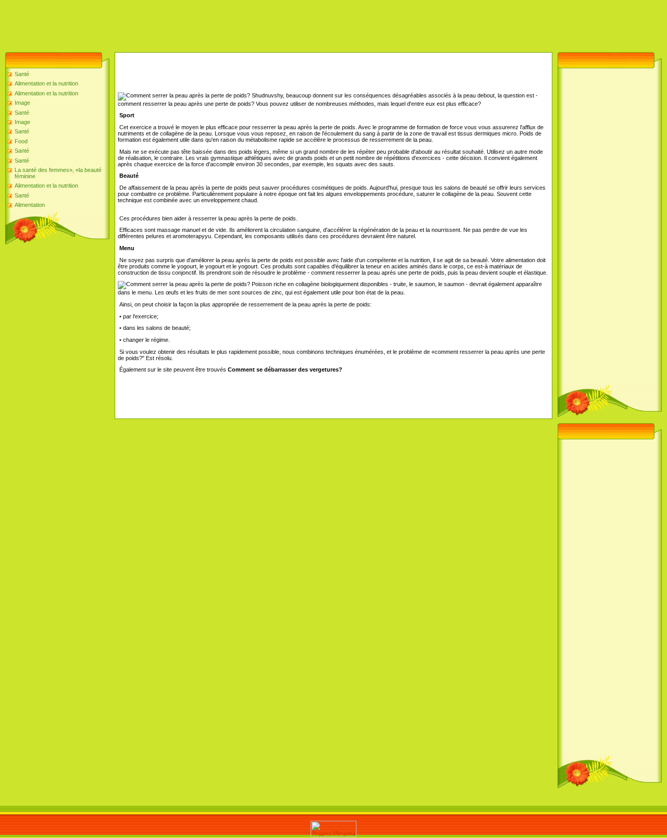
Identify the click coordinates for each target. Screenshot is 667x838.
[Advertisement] (189, 23)
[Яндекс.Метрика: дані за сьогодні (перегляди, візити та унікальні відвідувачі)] (333, 829)
